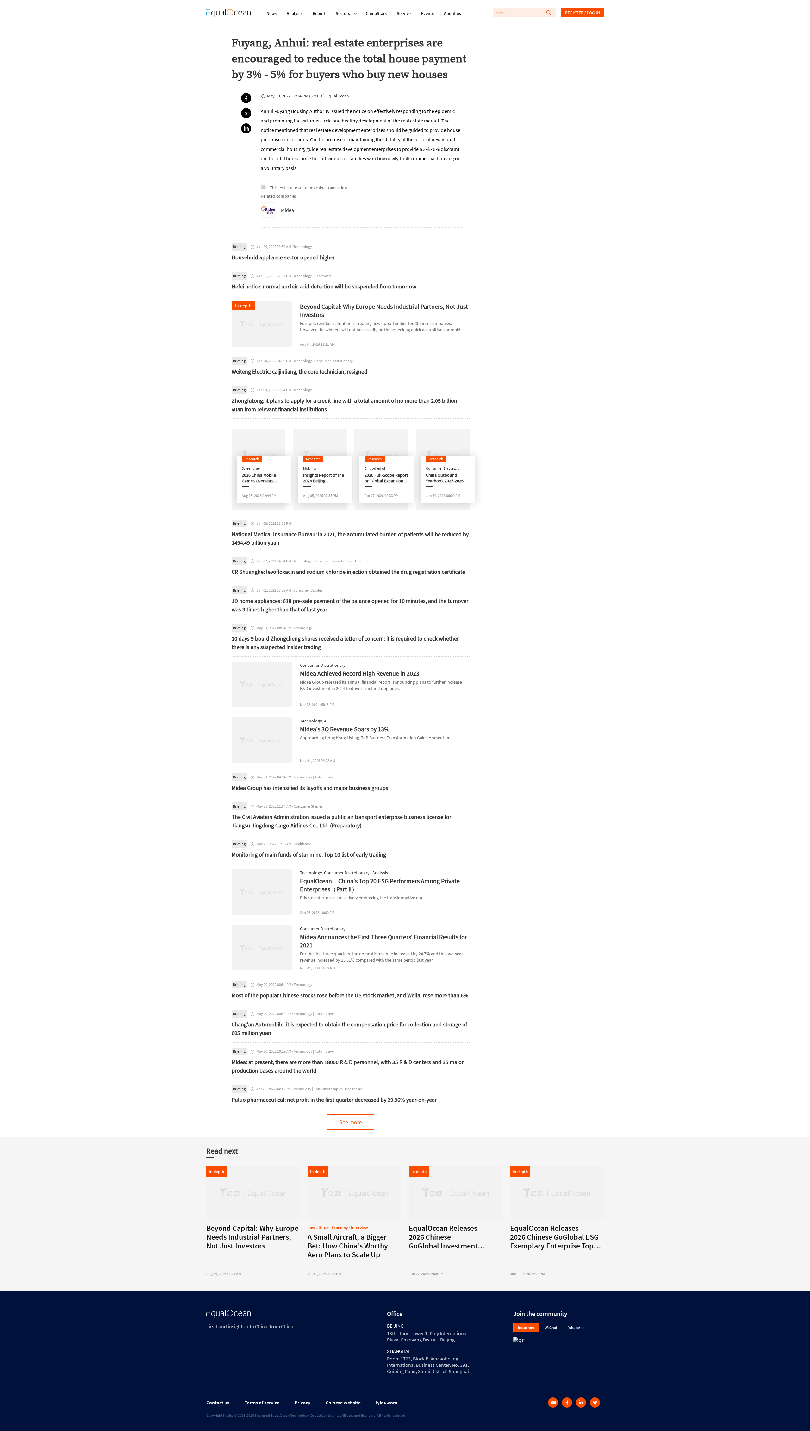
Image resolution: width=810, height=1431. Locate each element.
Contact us (217, 1402)
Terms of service (262, 1402)
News (271, 13)
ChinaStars (376, 13)
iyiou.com (386, 1402)
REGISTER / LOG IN (582, 12)
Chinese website (343, 1402)
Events (427, 13)
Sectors (343, 13)
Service (404, 13)
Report (319, 13)
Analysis (294, 13)
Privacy (302, 1402)
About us (452, 13)
